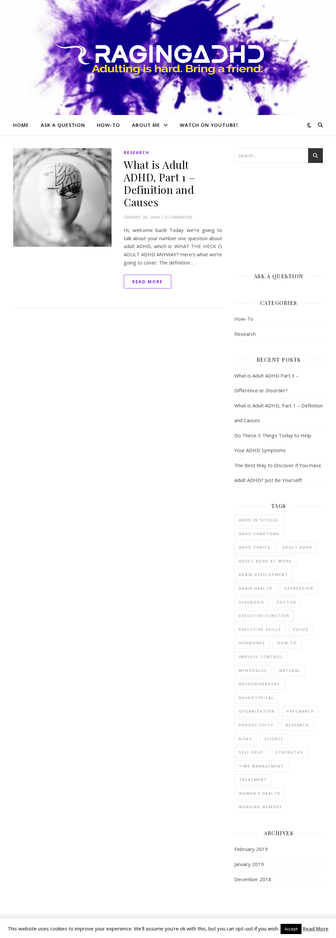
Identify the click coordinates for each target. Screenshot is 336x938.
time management (261, 766)
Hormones (252, 642)
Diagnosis (251, 602)
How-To (108, 125)
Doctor (286, 602)
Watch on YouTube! (209, 125)
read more (147, 282)
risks (245, 738)
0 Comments (178, 216)
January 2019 (249, 864)
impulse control (261, 656)
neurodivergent (260, 683)
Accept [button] (291, 929)
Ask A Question (63, 125)
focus (301, 629)
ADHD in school (259, 519)
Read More (315, 928)
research (297, 724)
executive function (264, 615)
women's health (260, 793)
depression (298, 588)
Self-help (251, 752)
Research (136, 152)
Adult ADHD (297, 547)
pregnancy (300, 711)
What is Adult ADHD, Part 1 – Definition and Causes (159, 183)
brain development (263, 574)
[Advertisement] (278, 217)
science (274, 738)
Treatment (253, 779)
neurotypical (256, 697)
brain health (255, 588)
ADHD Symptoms (259, 533)
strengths (289, 752)
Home (21, 125)
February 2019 (251, 849)
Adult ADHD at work (265, 561)
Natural (290, 670)
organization (257, 711)
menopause (253, 670)
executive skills (260, 629)
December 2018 (252, 879)
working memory (260, 806)
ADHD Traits (254, 547)
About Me (146, 125)
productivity (256, 724)
